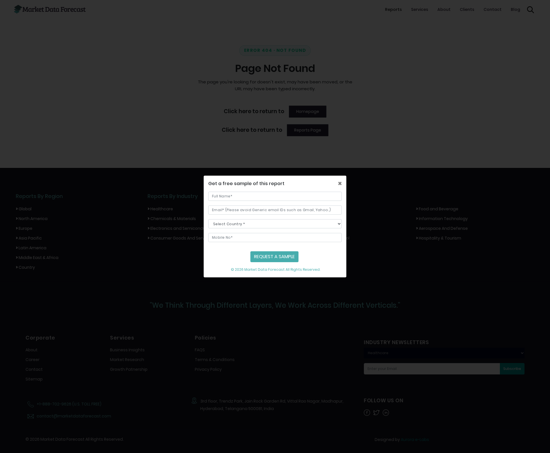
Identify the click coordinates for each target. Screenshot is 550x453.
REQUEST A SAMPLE (274, 256)
